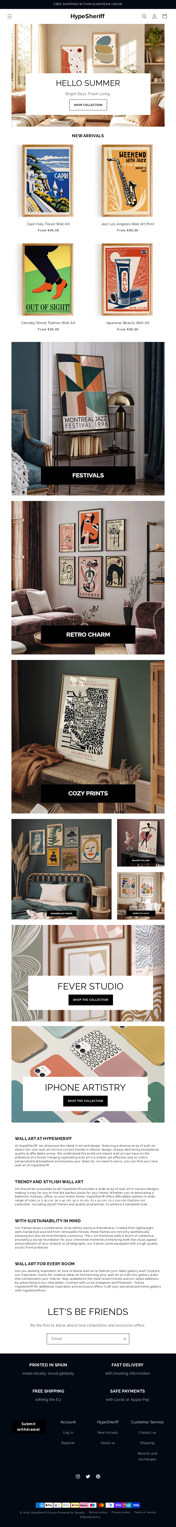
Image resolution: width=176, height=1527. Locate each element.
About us (108, 1443)
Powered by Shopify (71, 1512)
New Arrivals (108, 1432)
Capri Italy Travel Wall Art (48, 224)
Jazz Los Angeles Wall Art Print (127, 224)
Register (68, 1443)
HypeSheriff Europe (44, 1512)
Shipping (147, 1443)
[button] (10, 16)
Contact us (147, 1432)
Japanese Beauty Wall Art (127, 323)
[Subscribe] (124, 1339)
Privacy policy (121, 1512)
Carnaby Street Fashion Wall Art (48, 323)
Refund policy (98, 1512)
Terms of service (145, 1512)
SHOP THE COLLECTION (90, 1000)
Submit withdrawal (28, 1426)
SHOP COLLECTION (88, 105)
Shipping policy (90, 1517)
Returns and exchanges (147, 1456)
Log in (68, 1432)
